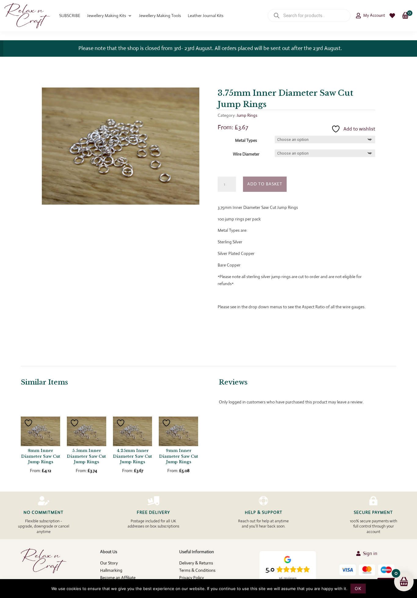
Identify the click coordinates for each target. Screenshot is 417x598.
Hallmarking (111, 570)
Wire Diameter (246, 154)
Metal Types (246, 140)
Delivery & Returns (196, 563)
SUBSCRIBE (69, 15)
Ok (358, 588)
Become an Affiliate (118, 577)
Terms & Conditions (197, 570)
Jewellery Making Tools (160, 15)
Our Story (109, 563)
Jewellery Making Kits (106, 15)
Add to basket (264, 184)
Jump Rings (247, 115)
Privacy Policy (191, 577)
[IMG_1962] (120, 203)
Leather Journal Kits (205, 15)
